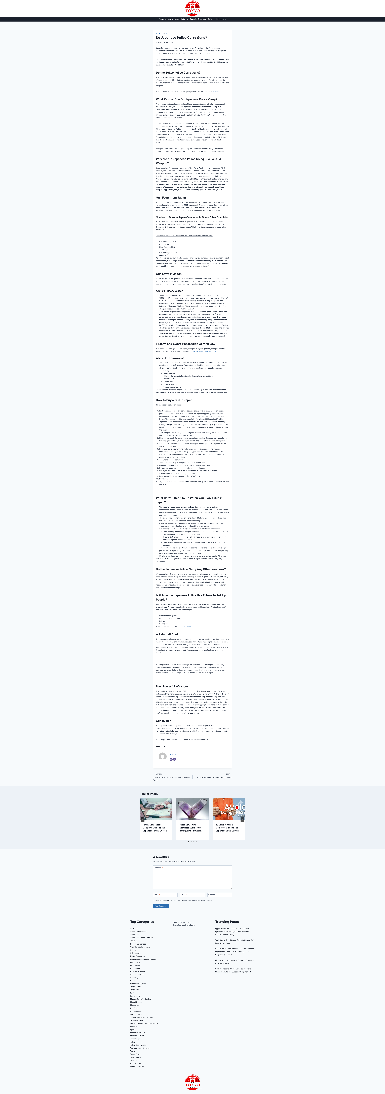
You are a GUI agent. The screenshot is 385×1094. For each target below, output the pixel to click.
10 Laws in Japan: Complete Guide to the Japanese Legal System (227, 828)
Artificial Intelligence (138, 932)
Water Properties (137, 1066)
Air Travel (134, 929)
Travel (132, 1051)
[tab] (188, 841)
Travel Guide (135, 1054)
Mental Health (136, 1002)
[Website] (174, 759)
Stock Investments (137, 1033)
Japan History (135, 987)
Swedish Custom (137, 1036)
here (183, 627)
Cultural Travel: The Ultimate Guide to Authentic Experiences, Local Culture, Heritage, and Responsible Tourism (234, 952)
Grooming (134, 978)
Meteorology (135, 1005)
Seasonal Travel (136, 1020)
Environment (221, 19)
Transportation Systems (139, 1048)
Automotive (134, 935)
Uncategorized (136, 1063)
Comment (158, 868)
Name (157, 895)
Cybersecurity (135, 953)
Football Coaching (137, 971)
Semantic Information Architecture (144, 1024)
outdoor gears (136, 1014)
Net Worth (134, 1008)
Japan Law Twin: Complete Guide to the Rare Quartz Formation (190, 828)
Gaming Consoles (137, 974)
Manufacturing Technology (141, 999)
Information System (138, 984)
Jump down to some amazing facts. (204, 351)
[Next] (242, 819)
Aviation (133, 941)
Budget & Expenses (198, 19)
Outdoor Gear (135, 1011)
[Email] (171, 759)
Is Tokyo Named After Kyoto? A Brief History (214, 776)
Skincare (133, 1027)
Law (166, 33)
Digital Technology (137, 956)
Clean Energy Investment (140, 947)
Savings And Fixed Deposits (141, 1017)
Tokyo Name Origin (138, 1045)
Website (211, 895)
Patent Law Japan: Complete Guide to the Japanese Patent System (155, 828)
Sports (133, 1030)
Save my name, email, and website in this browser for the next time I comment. (183, 900)
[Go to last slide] (142, 819)
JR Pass (215, 92)
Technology (134, 1039)
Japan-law (160, 33)
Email (184, 895)
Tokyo (132, 1042)
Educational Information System (143, 959)
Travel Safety (135, 1057)
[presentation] (156, 809)
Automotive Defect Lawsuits (141, 938)
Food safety (135, 968)
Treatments (134, 1060)
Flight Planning (136, 965)
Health (133, 981)
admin (160, 42)
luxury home (135, 996)
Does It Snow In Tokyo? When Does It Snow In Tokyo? (171, 777)
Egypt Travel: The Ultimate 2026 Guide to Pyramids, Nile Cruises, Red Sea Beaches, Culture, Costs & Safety (232, 932)
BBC (171, 202)
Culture (211, 19)
